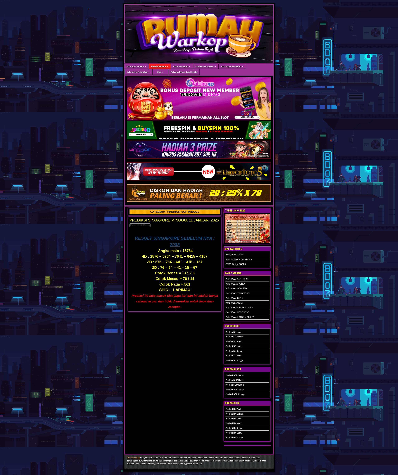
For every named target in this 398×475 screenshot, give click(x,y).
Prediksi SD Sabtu (233, 356)
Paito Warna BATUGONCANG (239, 307)
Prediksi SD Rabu (233, 341)
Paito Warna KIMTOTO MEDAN (239, 317)
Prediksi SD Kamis (234, 346)
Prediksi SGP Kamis (234, 385)
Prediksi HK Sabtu (233, 433)
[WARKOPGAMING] (199, 158)
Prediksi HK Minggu (234, 437)
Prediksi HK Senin (233, 409)
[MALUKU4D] (88, 9)
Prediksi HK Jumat (233, 428)
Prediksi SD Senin (233, 332)
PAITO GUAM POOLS (235, 264)
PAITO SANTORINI (234, 255)
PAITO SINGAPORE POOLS (238, 259)
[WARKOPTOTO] (199, 180)
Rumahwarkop (133, 458)
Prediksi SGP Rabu (234, 380)
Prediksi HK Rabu (233, 419)
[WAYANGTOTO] (199, 201)
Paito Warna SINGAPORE (237, 293)
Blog (159, 72)
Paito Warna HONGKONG (237, 312)
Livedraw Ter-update (204, 66)
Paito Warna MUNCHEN (236, 288)
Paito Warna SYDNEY (235, 284)
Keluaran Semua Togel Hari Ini (184, 72)
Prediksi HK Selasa (234, 414)
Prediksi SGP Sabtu (234, 389)
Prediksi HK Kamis (234, 423)
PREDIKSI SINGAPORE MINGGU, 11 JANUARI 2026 (174, 220)
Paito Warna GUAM (234, 298)
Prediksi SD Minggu (234, 360)
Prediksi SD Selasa (234, 337)
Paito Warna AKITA (234, 303)
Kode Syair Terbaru (135, 66)
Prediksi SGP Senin (234, 375)
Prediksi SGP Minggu (140, 225)
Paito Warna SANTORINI (236, 279)
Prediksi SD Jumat (233, 351)
